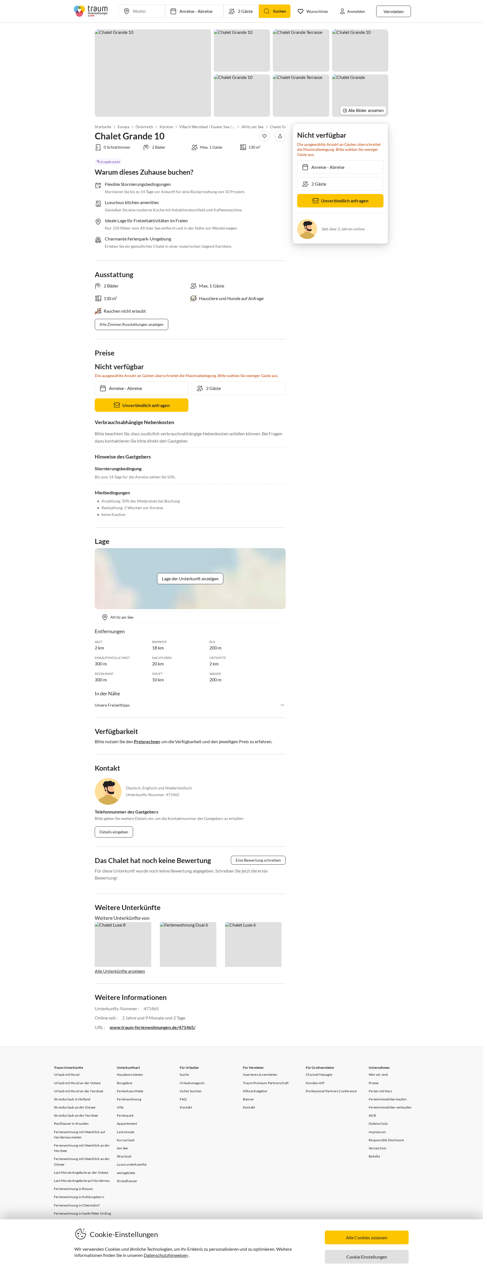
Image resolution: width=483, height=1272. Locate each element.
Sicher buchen (191, 1091)
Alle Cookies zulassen (366, 1237)
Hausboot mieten (130, 1074)
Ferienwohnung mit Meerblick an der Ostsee (82, 1161)
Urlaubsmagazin (192, 1083)
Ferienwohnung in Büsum (73, 1189)
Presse (373, 1083)
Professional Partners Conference (331, 1091)
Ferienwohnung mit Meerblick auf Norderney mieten (79, 1134)
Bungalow (124, 1083)
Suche (184, 1074)
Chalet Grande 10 (285, 127)
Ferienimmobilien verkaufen (390, 1107)
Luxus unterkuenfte (131, 1164)
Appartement (127, 1123)
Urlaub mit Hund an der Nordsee (78, 1091)
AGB (372, 1115)
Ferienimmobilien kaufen (388, 1099)
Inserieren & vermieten (260, 1074)
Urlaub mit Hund (66, 1074)
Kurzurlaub (125, 1140)
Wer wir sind (378, 1074)
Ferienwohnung (129, 1099)
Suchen (279, 11)
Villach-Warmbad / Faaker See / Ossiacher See (207, 127)
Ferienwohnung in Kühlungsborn (79, 1197)
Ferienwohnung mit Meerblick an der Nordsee (82, 1148)
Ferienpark (125, 1115)
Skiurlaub (124, 1156)
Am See (122, 1148)
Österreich (144, 127)
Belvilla (374, 1156)
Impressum (377, 1132)
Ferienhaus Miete (130, 1091)
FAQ (183, 1099)
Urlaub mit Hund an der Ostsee (77, 1083)
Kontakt (186, 1107)
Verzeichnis (377, 1148)
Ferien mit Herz (380, 1091)
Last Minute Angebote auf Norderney (82, 1181)
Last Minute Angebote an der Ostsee (81, 1172)
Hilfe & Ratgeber (255, 1091)
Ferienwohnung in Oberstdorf (77, 1205)
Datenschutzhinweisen (166, 1255)
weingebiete (126, 1173)
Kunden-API (315, 1083)
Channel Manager (319, 1074)
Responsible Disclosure (386, 1140)
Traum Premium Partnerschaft (265, 1083)
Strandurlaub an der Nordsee (76, 1115)
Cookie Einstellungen (366, 1256)
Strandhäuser (127, 1181)
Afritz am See (253, 127)
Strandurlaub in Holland (72, 1099)
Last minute (125, 1132)
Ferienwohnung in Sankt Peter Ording (82, 1213)
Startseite (103, 127)
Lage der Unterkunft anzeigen (190, 578)
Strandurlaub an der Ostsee (74, 1107)
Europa (123, 127)
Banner (248, 1099)
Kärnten (166, 127)
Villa (120, 1107)
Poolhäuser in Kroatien (71, 1123)
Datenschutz (378, 1123)
